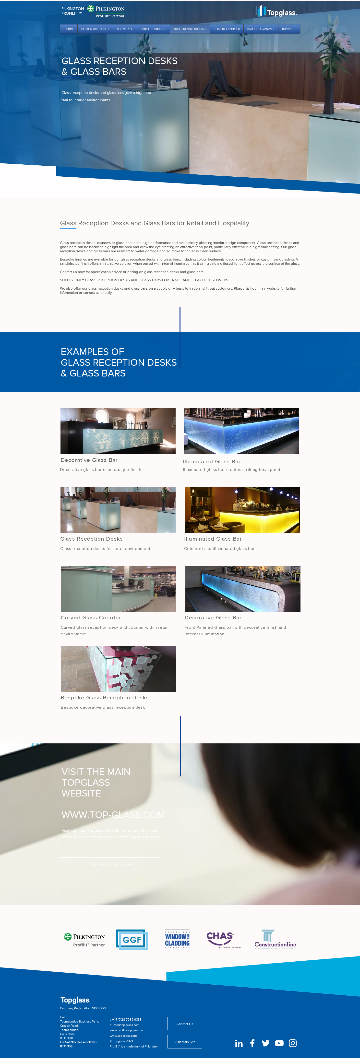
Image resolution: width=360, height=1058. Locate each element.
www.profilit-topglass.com (127, 1030)
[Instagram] (293, 1043)
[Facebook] (252, 1043)
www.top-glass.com (123, 1035)
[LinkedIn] (239, 1043)
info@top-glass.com (126, 1025)
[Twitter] (266, 1043)
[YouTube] (279, 1043)
